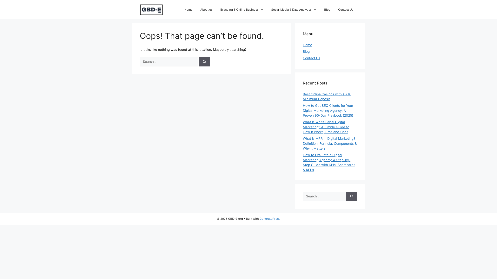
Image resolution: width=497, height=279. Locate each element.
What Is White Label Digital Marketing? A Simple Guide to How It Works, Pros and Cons (326, 127)
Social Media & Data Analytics (291, 9)
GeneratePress (270, 218)
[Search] (204, 61)
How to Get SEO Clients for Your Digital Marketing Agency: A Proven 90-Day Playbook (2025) (328, 110)
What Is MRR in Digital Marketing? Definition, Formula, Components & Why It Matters (330, 143)
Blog (327, 9)
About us (206, 9)
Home (188, 9)
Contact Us (345, 9)
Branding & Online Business (239, 9)
